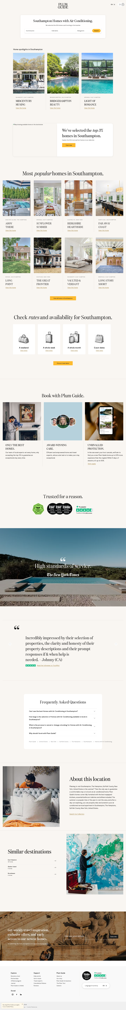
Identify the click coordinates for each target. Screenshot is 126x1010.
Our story (59, 978)
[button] (63, 4)
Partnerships (14, 978)
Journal (13, 983)
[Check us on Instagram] (12, 994)
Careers (59, 986)
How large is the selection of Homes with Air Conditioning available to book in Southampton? (58, 718)
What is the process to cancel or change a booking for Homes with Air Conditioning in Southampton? (60, 726)
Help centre (37, 976)
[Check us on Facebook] (16, 994)
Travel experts (38, 981)
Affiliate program (16, 981)
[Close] (22, 1004)
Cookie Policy (9, 1006)
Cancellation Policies (40, 983)
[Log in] (121, 4)
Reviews (36, 986)
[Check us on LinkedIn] (21, 994)
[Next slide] (116, 644)
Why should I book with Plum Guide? (42, 733)
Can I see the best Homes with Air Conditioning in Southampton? (53, 711)
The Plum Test (61, 983)
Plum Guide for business (64, 981)
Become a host (15, 976)
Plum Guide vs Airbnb (17, 986)
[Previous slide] (10, 644)
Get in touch (37, 978)
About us (59, 976)
